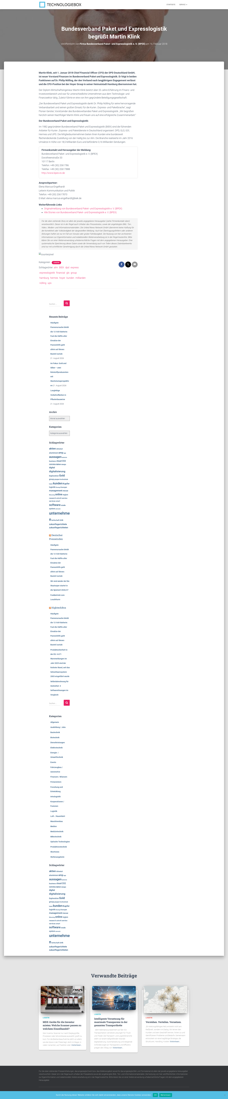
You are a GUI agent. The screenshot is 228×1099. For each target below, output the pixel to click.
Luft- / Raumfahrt (57, 816)
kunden (70, 277)
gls (67, 272)
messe (65, 491)
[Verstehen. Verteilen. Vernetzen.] (165, 999)
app (65, 453)
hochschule (64, 479)
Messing (52, 495)
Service (182, 5)
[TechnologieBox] (60, 4)
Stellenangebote (57, 857)
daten (58, 464)
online (58, 494)
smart (58, 501)
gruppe (56, 479)
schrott (58, 498)
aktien (52, 448)
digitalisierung (57, 471)
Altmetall (59, 449)
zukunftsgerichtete (58, 524)
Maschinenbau (56, 821)
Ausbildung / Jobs (58, 727)
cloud (58, 461)
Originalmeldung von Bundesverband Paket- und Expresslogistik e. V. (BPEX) (83, 208)
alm (56, 267)
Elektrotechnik (56, 748)
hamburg (44, 277)
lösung (58, 487)
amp (60, 452)
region (65, 495)
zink (61, 520)
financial (60, 272)
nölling (42, 283)
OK (155, 1095)
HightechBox (58, 607)
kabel (51, 484)
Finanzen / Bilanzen (58, 777)
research (52, 498)
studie (63, 505)
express (75, 267)
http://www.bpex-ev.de (53, 173)
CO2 (64, 461)
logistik (52, 487)
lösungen (63, 487)
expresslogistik (47, 272)
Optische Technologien (60, 842)
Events (53, 762)
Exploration (54, 476)
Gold (62, 475)
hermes (54, 277)
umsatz (58, 509)
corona (52, 464)
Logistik (56, 262)
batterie (64, 457)
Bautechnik (55, 732)
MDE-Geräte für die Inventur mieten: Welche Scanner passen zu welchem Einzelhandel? (62, 1025)
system (52, 509)
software (55, 505)
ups (49, 283)
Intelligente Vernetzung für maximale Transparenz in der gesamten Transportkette (110, 1022)
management (55, 490)
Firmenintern (55, 782)
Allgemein (54, 722)
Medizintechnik (56, 831)
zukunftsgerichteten (58, 527)
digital (52, 467)
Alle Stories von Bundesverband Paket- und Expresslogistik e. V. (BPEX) (80, 212)
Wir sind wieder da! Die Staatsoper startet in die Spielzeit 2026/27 (59, 585)
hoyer (62, 277)
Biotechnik (54, 737)
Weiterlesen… (76, 1045)
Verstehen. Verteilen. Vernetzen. (163, 1022)
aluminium (53, 453)
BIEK (61, 267)
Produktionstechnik (58, 847)
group (74, 272)
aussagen (55, 457)
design (63, 464)
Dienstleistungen (57, 742)
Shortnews (54, 852)
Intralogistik (55, 797)
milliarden (80, 277)
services (52, 501)
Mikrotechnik (55, 837)
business (52, 461)
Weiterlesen (166, 1095)
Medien (53, 826)
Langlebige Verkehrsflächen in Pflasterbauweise (58, 394)
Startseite (171, 5)
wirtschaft (55, 520)
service (64, 498)
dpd (67, 267)
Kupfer (66, 483)
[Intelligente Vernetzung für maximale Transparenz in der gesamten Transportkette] (114, 998)
